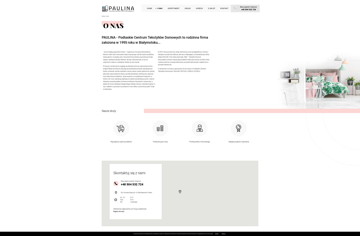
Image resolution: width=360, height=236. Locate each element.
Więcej (223, 234)
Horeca (199, 8)
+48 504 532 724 (248, 9)
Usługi (188, 8)
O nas (159, 8)
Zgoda (216, 234)
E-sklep (211, 8)
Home (149, 8)
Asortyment (173, 8)
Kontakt (224, 8)
